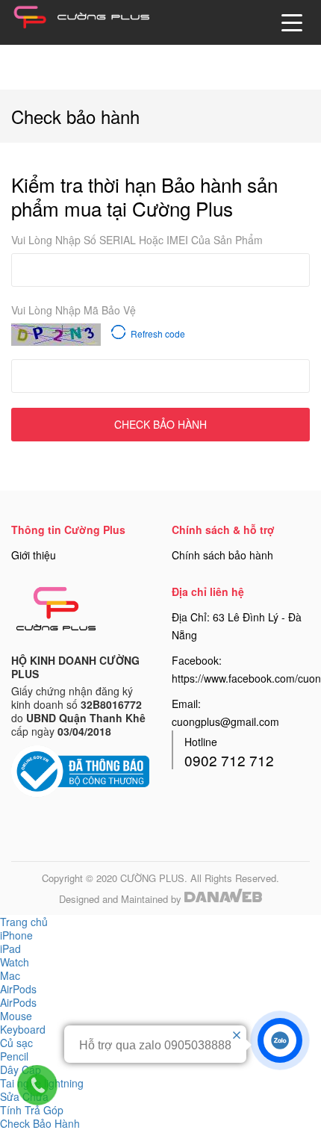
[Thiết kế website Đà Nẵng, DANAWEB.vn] (222, 898)
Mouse (16, 1015)
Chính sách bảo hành (222, 554)
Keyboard (23, 1029)
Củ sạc (16, 1042)
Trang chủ (24, 921)
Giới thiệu (33, 554)
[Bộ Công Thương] (80, 769)
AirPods (18, 1002)
